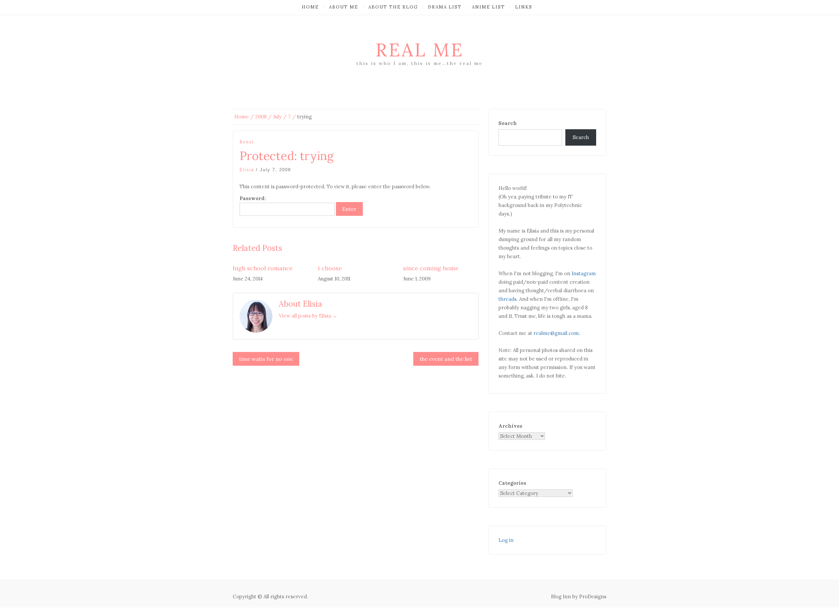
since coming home (431, 268)
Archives (510, 426)
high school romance (263, 268)
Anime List (488, 7)
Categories (512, 483)
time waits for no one (266, 359)
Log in (506, 540)
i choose (330, 268)
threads (507, 299)
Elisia (247, 169)
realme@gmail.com (556, 333)
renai (247, 142)
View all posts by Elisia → (308, 316)
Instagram (584, 273)
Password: (253, 198)
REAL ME (420, 49)
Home (310, 7)
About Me (343, 7)
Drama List (445, 7)
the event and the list (446, 359)
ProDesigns (592, 596)
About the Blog (393, 7)
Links (523, 7)
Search (507, 123)
